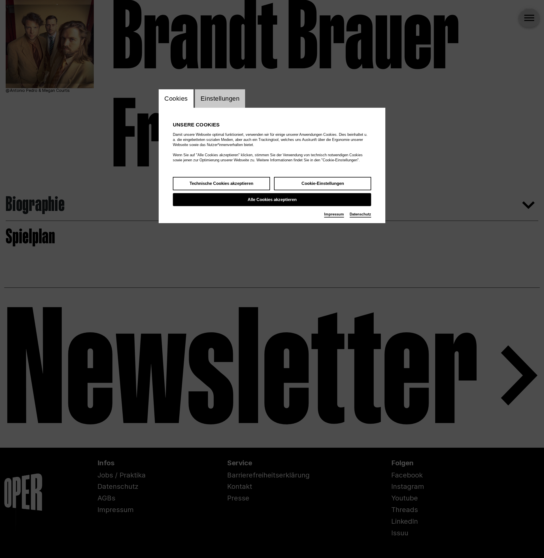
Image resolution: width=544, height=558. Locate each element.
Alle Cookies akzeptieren (272, 199)
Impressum (334, 214)
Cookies (176, 98)
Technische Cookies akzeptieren (221, 183)
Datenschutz (360, 214)
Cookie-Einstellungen (322, 183)
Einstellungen (220, 98)
